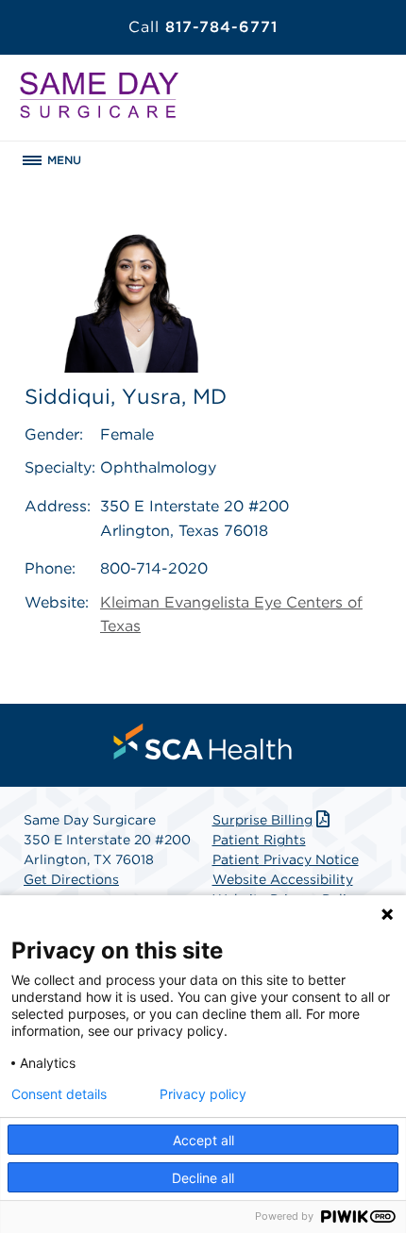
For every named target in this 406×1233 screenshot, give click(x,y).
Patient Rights (259, 839)
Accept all (203, 1140)
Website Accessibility (282, 879)
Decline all (203, 1178)
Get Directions (71, 879)
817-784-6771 (203, 27)
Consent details (59, 1094)
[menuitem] (203, 741)
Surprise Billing (262, 819)
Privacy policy (203, 1094)
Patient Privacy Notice (285, 859)
